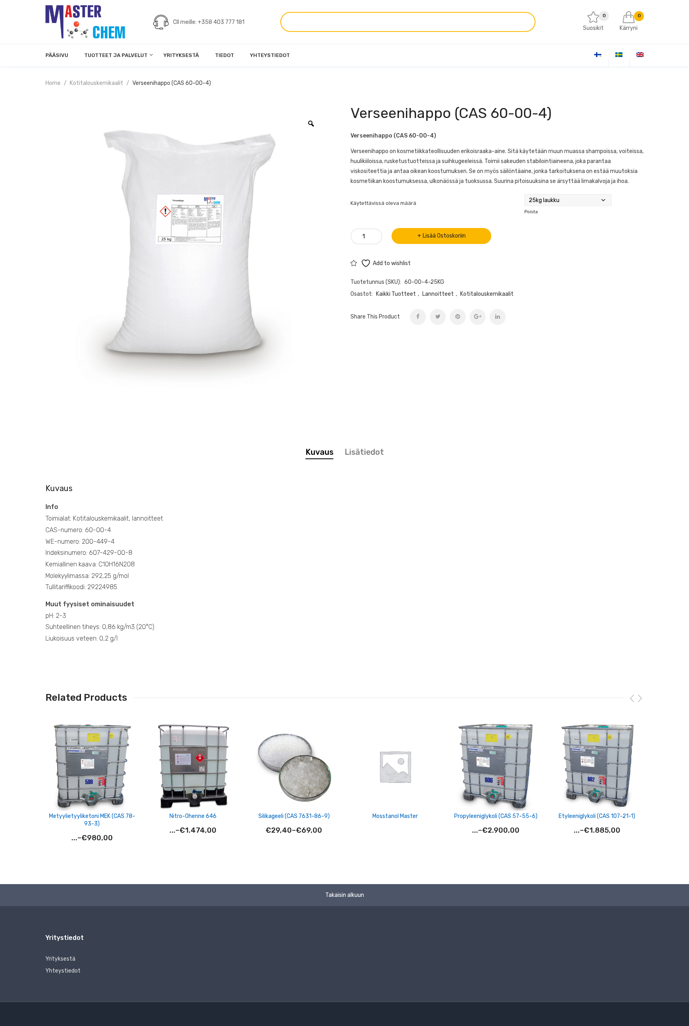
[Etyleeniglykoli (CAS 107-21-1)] (597, 766)
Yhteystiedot (63, 970)
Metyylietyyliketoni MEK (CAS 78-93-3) (92, 820)
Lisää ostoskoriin (444, 235)
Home (53, 83)
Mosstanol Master (395, 816)
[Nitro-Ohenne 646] (192, 766)
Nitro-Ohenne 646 (193, 816)
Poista (531, 211)
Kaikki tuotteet (396, 294)
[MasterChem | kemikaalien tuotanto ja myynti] (85, 21)
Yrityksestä (60, 958)
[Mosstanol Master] (394, 766)
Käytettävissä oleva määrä (383, 203)
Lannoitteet (438, 294)
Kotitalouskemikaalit (96, 83)
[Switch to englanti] (640, 54)
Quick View (132, 734)
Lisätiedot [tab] (364, 452)
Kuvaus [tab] (319, 452)
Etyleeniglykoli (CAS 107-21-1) (597, 816)
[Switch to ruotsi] (618, 54)
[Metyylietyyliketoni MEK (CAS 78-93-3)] (91, 766)
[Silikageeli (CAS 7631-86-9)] (294, 766)
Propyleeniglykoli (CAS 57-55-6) (495, 816)
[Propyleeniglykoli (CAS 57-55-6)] (495, 766)
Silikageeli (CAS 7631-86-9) (294, 816)
